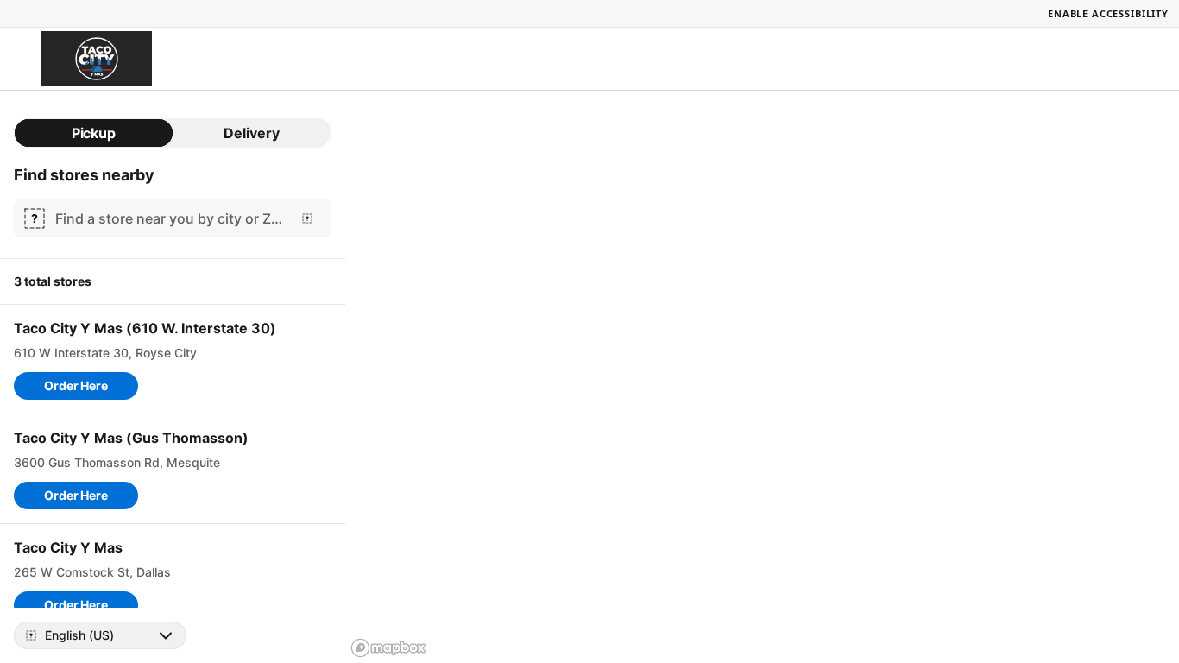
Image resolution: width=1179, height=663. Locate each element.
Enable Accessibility (1108, 13)
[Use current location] (307, 218)
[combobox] (169, 218)
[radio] (94, 133)
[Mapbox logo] (388, 648)
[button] (76, 386)
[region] (762, 377)
